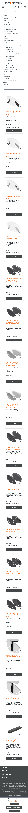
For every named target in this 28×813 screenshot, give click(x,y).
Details (14, 131)
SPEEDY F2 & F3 (8, 20)
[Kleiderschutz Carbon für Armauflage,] (14, 604)
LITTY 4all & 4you (8, 37)
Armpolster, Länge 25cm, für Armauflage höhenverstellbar (13, 740)
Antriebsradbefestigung (12, 53)
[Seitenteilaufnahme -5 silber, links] (14, 228)
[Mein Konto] (21, 7)
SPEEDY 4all (7, 19)
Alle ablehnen (14, 804)
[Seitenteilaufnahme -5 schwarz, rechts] (14, 102)
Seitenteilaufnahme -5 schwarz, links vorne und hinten (13, 154)
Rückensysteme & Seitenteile (13, 46)
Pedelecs (5, 84)
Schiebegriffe (9, 44)
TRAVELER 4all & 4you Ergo (11, 33)
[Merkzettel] (18, 7)
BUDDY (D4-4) (8, 38)
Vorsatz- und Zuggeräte (9, 80)
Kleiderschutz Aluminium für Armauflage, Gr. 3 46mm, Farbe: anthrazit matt (13, 322)
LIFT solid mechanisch (10, 29)
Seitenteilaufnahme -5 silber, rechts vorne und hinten (13, 196)
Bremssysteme (10, 56)
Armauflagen (10, 51)
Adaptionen (9, 60)
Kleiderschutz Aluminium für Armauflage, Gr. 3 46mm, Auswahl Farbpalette (13, 405)
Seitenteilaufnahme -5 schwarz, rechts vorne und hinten (14, 113)
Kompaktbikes (6, 78)
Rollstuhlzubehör (10, 67)
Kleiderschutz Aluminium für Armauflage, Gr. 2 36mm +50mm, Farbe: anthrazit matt (13, 447)
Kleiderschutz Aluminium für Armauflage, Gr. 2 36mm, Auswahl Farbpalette (13, 364)
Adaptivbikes (6, 76)
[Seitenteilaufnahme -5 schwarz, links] (14, 144)
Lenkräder (8, 62)
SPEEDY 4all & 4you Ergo (10, 17)
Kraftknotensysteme (11, 64)
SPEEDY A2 (7, 24)
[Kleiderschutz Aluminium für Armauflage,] (14, 269)
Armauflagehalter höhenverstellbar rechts (13, 656)
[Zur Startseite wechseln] (14, 3)
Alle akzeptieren (14, 811)
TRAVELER (6, 35)
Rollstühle (6, 15)
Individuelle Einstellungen (14, 807)
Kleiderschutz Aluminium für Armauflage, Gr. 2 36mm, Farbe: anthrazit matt (13, 280)
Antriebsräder (9, 55)
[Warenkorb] (25, 7)
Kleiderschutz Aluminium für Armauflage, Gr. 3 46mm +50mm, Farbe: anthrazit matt (13, 489)
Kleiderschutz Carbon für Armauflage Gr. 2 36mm (13, 530)
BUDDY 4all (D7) (9, 40)
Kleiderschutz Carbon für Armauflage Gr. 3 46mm (13, 572)
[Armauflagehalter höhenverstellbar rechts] (14, 646)
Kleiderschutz (9, 49)
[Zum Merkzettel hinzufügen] (19, 106)
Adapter (5, 82)
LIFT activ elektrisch (9, 28)
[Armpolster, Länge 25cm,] (14, 729)
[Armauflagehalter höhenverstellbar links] (14, 688)
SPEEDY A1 (6, 22)
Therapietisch (9, 65)
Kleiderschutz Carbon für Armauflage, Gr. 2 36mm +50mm (13, 615)
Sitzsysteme (9, 47)
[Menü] (3, 7)
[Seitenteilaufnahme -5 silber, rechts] (14, 186)
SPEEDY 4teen (8, 71)
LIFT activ (6, 26)
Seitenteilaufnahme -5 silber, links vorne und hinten (13, 238)
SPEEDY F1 (6, 73)
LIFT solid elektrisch (9, 31)
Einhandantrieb (8, 74)
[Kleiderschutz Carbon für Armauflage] (14, 520)
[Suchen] (15, 7)
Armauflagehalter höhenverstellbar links (13, 697)
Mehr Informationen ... (14, 801)
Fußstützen (9, 58)
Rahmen (8, 42)
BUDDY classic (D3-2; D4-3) (11, 69)
